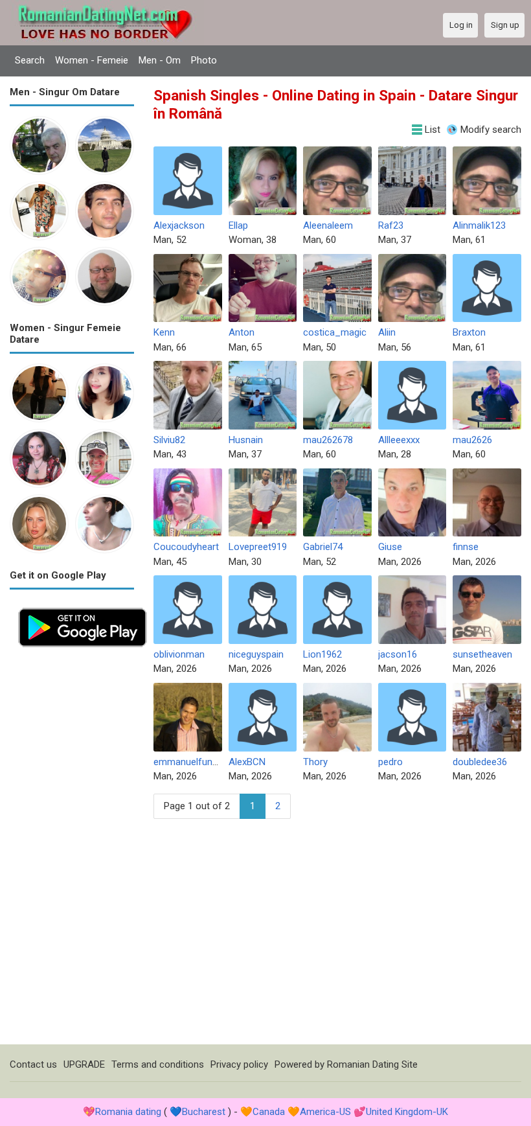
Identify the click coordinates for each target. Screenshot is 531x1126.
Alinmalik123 (479, 225)
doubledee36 (480, 762)
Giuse (390, 547)
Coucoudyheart (186, 547)
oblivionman (179, 654)
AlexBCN (247, 762)
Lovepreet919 (258, 547)
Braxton (469, 332)
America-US (325, 1112)
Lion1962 (322, 654)
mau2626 (472, 440)
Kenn (164, 332)
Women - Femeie (91, 60)
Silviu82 (169, 440)
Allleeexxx (399, 440)
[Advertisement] (72, 850)
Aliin (387, 332)
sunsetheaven (482, 654)
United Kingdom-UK (407, 1112)
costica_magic (335, 332)
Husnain (246, 440)
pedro (390, 762)
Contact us (33, 1064)
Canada (269, 1112)
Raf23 (390, 225)
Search (30, 60)
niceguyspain (256, 654)
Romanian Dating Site (372, 1064)
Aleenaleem (328, 225)
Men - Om (160, 60)
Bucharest (203, 1112)
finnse (466, 547)
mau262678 (328, 440)
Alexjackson (179, 225)
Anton (241, 332)
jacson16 (397, 654)
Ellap (238, 225)
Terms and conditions (157, 1064)
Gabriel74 (323, 547)
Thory (315, 762)
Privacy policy (239, 1064)
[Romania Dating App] (82, 606)
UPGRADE (84, 1064)
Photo (204, 60)
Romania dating (128, 1112)
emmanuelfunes (188, 762)
